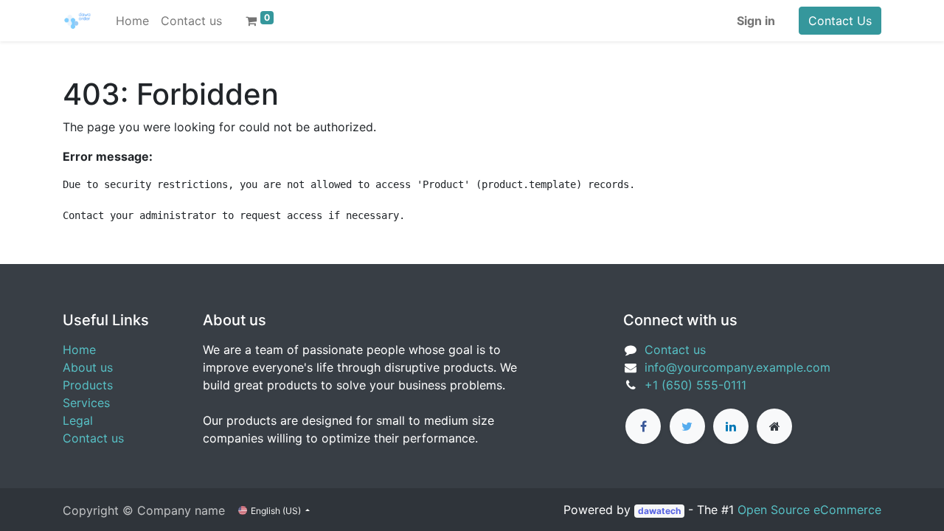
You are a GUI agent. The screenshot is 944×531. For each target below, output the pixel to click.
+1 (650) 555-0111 (695, 385)
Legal (78, 420)
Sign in (756, 20)
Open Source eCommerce (809, 509)
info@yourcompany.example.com (737, 367)
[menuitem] (132, 20)
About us (88, 367)
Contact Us (840, 20)
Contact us (93, 438)
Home (79, 349)
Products (88, 385)
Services (86, 402)
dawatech (659, 510)
